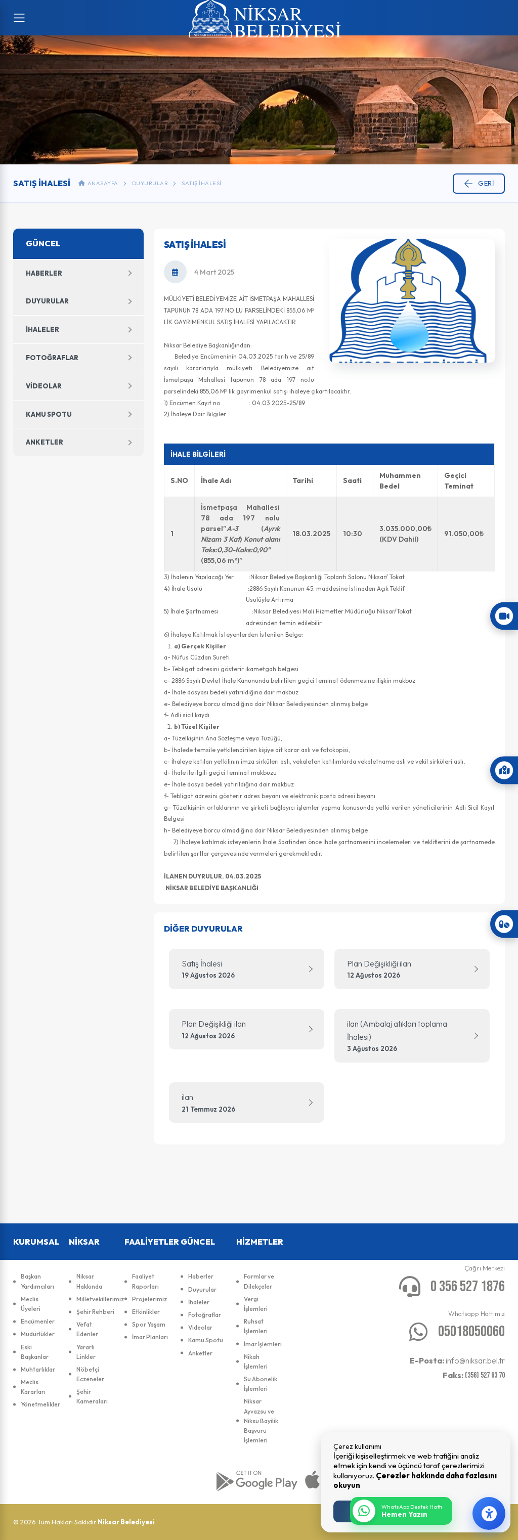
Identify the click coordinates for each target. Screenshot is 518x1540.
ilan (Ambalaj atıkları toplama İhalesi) (397, 1035)
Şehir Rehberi (95, 1311)
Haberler (44, 273)
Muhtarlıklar (38, 1369)
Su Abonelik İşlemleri (260, 1383)
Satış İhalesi (202, 183)
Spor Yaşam (148, 1324)
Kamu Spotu (49, 414)
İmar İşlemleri (263, 1344)
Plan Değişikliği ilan (379, 969)
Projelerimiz (149, 1299)
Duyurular (150, 183)
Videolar (44, 386)
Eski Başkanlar (35, 1351)
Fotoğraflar (52, 358)
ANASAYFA (101, 183)
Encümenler (38, 1321)
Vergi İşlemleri (256, 1303)
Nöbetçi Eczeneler (90, 1374)
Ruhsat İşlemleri (256, 1326)
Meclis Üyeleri (30, 1303)
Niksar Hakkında (89, 1281)
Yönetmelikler (40, 1404)
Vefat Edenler (87, 1329)
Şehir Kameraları (92, 1396)
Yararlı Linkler (86, 1351)
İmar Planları (150, 1337)
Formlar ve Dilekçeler (259, 1281)
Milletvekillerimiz (95, 1299)
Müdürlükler (38, 1334)
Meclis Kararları (33, 1386)
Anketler (44, 442)
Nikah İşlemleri (256, 1361)
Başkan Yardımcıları (37, 1281)
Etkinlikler (146, 1311)
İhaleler (42, 329)
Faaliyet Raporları (145, 1281)
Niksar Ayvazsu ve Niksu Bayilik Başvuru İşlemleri (261, 1420)
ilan (208, 1102)
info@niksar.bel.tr (457, 1360)
